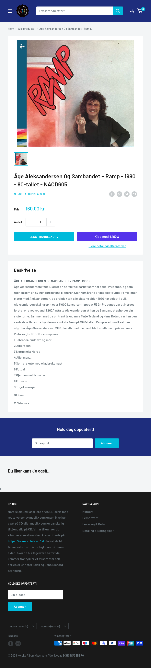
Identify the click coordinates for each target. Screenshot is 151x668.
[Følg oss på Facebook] (10, 643)
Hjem (11, 28)
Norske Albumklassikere (31, 194)
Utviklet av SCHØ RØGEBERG (66, 655)
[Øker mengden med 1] (51, 222)
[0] (139, 10)
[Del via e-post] (134, 194)
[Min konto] (132, 11)
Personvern (90, 518)
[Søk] (118, 11)
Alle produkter (26, 28)
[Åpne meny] (10, 11)
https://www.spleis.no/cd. (26, 541)
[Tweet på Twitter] (127, 194)
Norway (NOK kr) (50, 626)
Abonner (107, 443)
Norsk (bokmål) (19, 626)
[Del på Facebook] (112, 194)
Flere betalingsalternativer (107, 246)
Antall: (18, 222)
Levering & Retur (94, 524)
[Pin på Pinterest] (119, 194)
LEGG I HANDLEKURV (43, 236)
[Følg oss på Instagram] (18, 643)
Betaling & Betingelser (98, 530)
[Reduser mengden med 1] (30, 222)
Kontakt (87, 511)
